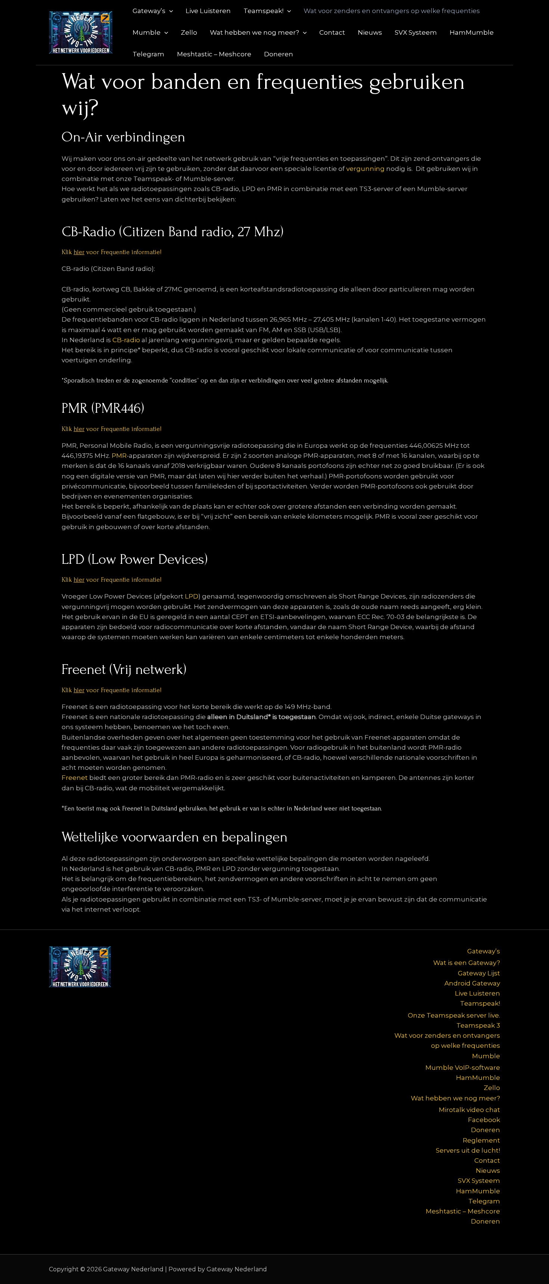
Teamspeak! (263, 11)
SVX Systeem (416, 32)
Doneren (278, 54)
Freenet (75, 777)
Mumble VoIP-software (462, 1067)
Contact (332, 32)
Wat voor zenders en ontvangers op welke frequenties (392, 11)
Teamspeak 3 (478, 1025)
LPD (191, 596)
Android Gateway (472, 983)
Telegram (148, 54)
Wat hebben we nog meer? (254, 32)
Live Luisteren (208, 11)
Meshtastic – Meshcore (214, 54)
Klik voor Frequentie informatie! (111, 252)
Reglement (481, 1140)
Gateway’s (149, 11)
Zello (189, 32)
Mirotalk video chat (469, 1109)
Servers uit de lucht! (468, 1150)
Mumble (147, 32)
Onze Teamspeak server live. (454, 1015)
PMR (119, 455)
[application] (169, 11)
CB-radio (126, 340)
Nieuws (370, 32)
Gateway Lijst (479, 973)
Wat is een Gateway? (466, 962)
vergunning (366, 168)
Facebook (484, 1120)
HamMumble (472, 32)
